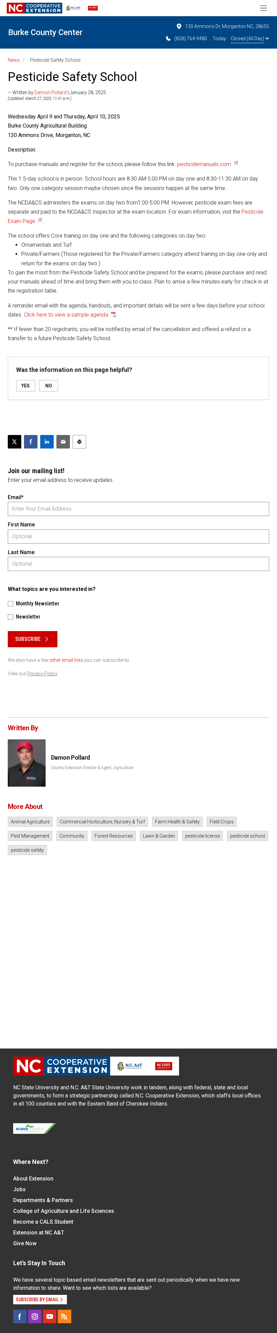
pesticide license (202, 836)
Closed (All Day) (247, 38)
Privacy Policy (42, 673)
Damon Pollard (50, 92)
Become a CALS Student (43, 1222)
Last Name (21, 552)
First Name (21, 524)
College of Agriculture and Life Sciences (63, 1211)
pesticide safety (27, 850)
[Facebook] (20, 1316)
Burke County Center (45, 32)
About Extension (33, 1178)
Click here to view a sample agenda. (66, 314)
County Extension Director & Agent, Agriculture (92, 767)
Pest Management (30, 836)
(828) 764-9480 (190, 38)
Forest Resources (114, 836)
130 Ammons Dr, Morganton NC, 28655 (227, 26)
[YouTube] (49, 1316)
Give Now (24, 1243)
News (14, 60)
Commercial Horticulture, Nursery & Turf (102, 821)
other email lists (66, 660)
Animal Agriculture (30, 821)
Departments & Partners (43, 1200)
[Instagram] (35, 1316)
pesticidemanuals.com (204, 164)
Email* (16, 497)
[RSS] (64, 1316)
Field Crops (222, 821)
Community (71, 836)
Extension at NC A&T (38, 1232)
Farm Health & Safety (177, 821)
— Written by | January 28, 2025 (57, 92)
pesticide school (247, 836)
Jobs (19, 1189)
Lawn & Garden (159, 836)
